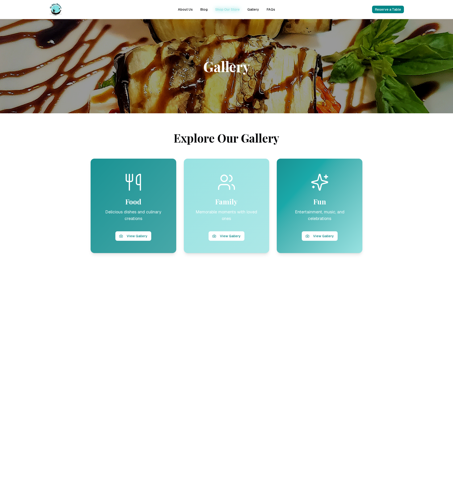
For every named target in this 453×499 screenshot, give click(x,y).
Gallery (253, 9)
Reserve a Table (388, 9)
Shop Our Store (227, 9)
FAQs (271, 9)
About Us (185, 9)
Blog (204, 9)
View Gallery (137, 236)
